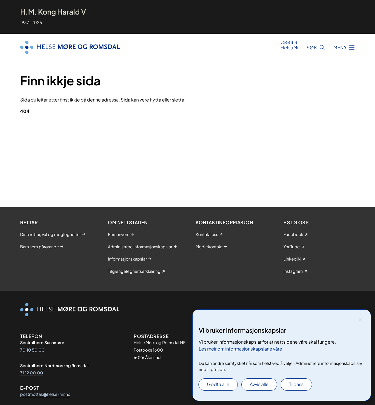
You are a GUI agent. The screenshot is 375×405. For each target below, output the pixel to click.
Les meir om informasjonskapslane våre (240, 349)
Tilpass (296, 384)
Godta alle (218, 384)
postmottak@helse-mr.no (45, 394)
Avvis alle (259, 384)
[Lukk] (360, 320)
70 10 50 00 (32, 350)
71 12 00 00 (31, 372)
